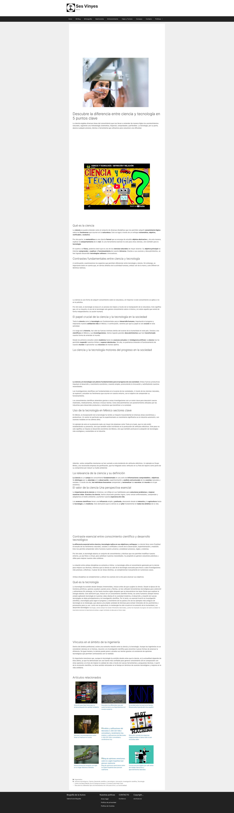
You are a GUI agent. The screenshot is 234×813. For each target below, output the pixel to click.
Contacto (149, 19)
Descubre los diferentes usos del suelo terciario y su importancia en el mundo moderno (113, 707)
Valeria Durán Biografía (74, 799)
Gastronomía (99, 19)
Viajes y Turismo (127, 19)
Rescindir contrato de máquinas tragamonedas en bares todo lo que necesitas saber (140, 737)
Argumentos (78, 779)
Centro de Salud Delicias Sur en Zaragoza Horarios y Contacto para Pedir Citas (99, 783)
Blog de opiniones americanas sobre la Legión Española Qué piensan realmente (113, 767)
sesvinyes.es (137, 799)
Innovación (119, 781)
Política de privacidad (108, 802)
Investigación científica (130, 781)
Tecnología (141, 781)
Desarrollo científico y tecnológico (104, 781)
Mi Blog (78, 19)
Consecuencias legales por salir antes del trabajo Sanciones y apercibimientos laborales (141, 767)
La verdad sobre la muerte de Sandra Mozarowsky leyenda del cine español (141, 706)
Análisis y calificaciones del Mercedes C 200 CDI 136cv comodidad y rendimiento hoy (113, 737)
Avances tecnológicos (81, 781)
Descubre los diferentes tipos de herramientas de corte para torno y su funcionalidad (101, 785)
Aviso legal (104, 799)
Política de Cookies (107, 806)
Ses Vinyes (87, 6)
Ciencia (91, 781)
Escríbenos (122, 799)
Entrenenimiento (112, 19)
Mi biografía (88, 19)
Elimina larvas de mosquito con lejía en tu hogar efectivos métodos (85, 766)
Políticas (158, 19)
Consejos (139, 19)
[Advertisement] (117, 43)
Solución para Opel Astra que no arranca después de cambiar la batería (86, 706)
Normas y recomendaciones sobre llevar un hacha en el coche (85, 736)
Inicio (70, 19)
